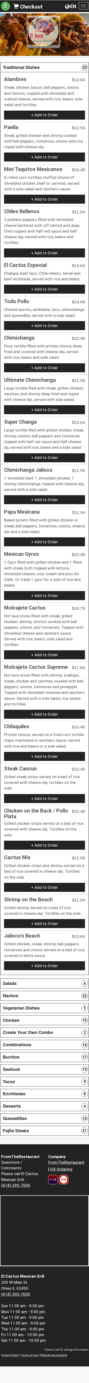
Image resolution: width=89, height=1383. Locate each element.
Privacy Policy (10, 1355)
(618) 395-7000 (15, 1185)
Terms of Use (29, 1355)
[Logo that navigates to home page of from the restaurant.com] (53, 1179)
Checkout (31, 7)
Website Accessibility (53, 1355)
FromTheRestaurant (66, 1162)
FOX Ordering (60, 1169)
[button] (44, 67)
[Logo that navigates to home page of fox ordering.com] (63, 1179)
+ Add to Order (44, 114)
